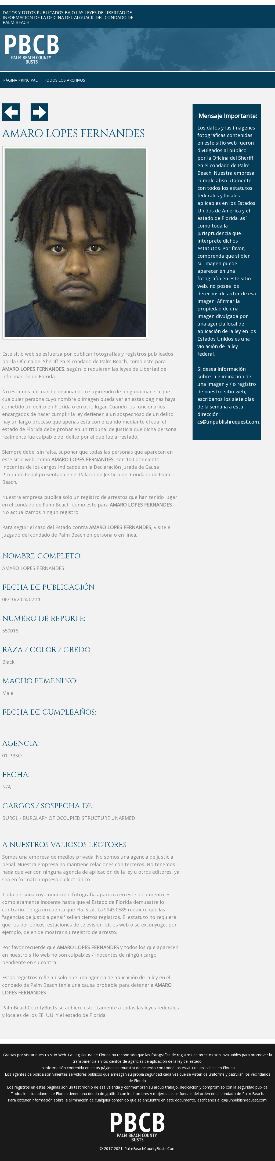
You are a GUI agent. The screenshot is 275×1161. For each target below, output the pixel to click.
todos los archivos (64, 80)
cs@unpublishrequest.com (244, 1100)
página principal (20, 80)
